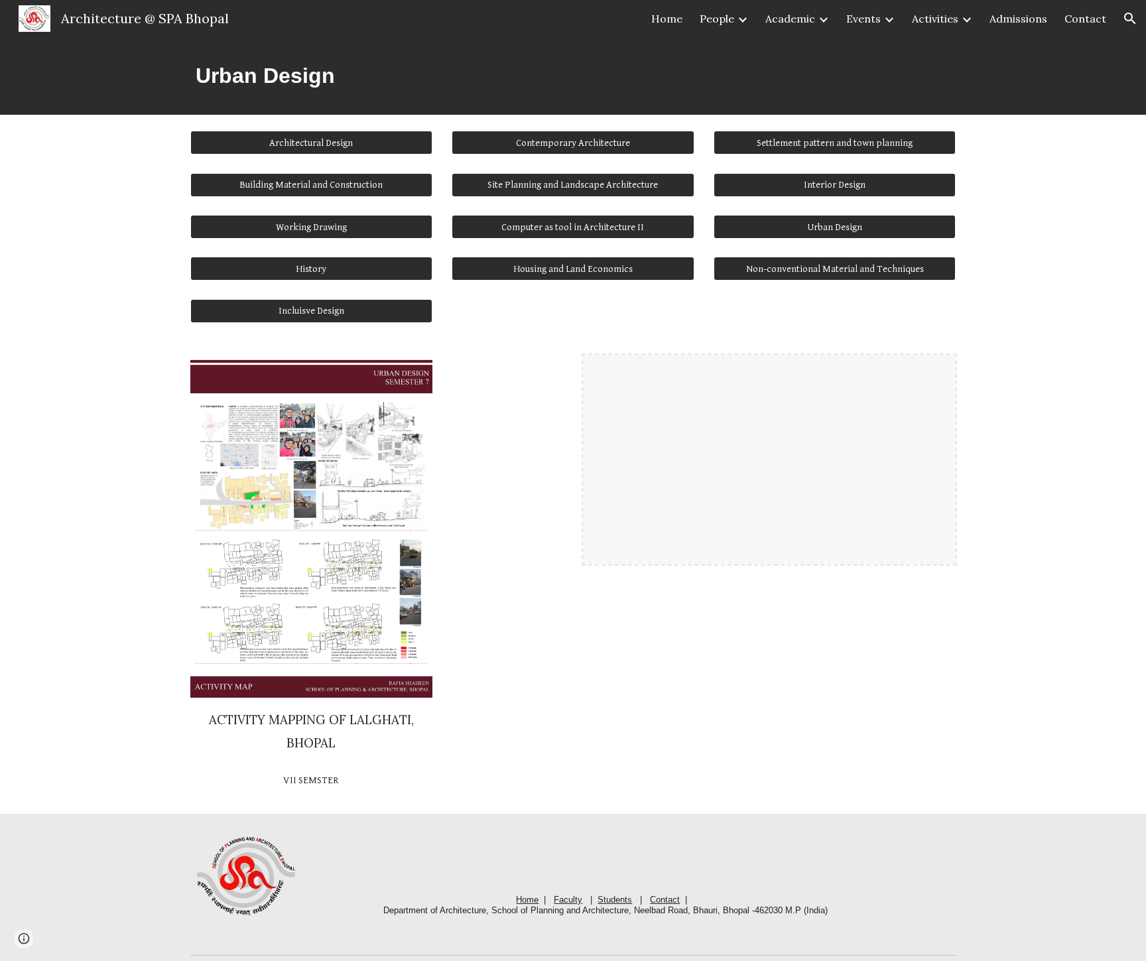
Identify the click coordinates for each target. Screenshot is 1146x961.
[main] (573, 76)
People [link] (717, 18)
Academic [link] (790, 18)
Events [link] (863, 18)
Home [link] (666, 18)
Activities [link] (935, 18)
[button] (1130, 18)
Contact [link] (1085, 18)
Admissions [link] (1018, 18)
